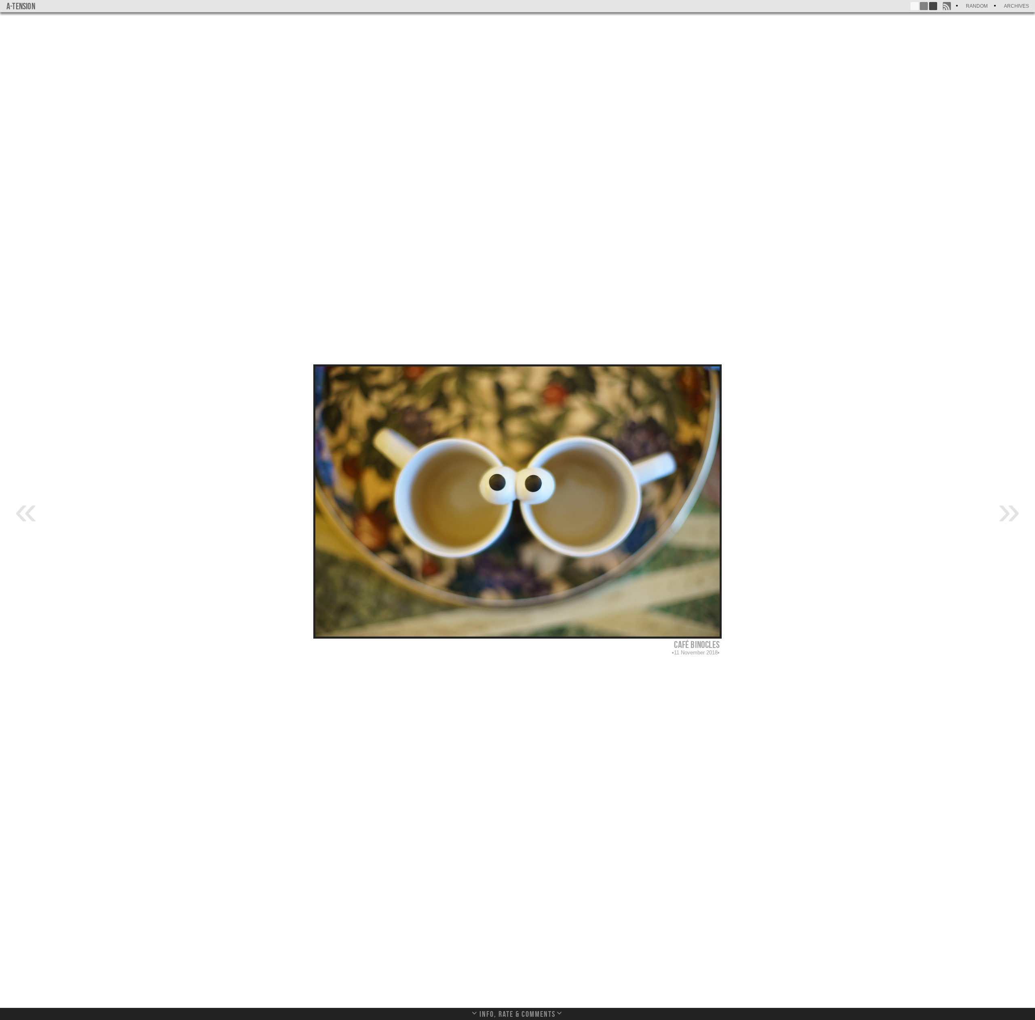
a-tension (20, 6)
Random (977, 6)
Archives (1016, 6)
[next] (1009, 509)
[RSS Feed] (947, 6)
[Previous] (26, 509)
